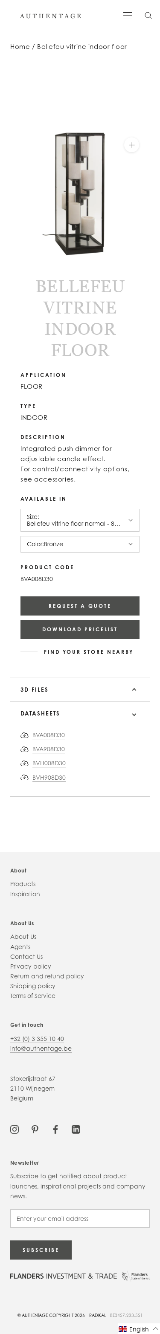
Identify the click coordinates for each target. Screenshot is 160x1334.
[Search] (148, 15)
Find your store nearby (89, 652)
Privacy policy (30, 966)
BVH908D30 (49, 777)
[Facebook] (55, 1128)
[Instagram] (14, 1128)
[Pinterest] (35, 1128)
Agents (20, 946)
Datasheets (40, 713)
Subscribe (41, 1250)
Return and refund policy (47, 976)
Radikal (97, 1315)
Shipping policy (32, 985)
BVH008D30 (49, 763)
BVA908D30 (48, 749)
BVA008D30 (48, 734)
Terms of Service (32, 995)
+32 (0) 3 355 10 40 (37, 1038)
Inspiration (25, 894)
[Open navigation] (127, 14)
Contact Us (26, 956)
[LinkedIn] (76, 1128)
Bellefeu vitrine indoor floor (82, 47)
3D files (34, 689)
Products (22, 883)
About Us (23, 936)
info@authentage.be (41, 1048)
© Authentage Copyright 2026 (51, 1315)
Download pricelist (80, 629)
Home (20, 47)
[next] (19, 273)
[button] (139, 1328)
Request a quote (80, 606)
